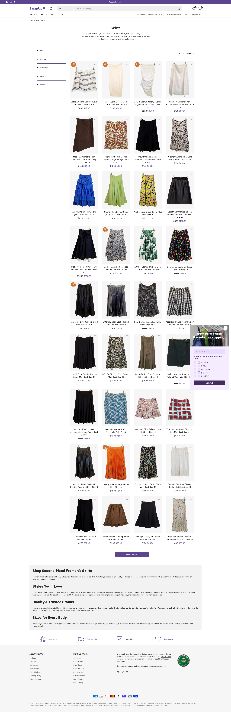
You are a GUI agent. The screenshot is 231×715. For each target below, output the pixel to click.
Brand (42, 85)
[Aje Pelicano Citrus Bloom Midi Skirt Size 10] (148, 190)
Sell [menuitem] (43, 14)
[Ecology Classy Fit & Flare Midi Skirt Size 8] (148, 514)
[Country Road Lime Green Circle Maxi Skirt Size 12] (116, 190)
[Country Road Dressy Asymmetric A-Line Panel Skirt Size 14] (84, 407)
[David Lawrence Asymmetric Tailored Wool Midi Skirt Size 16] (180, 352)
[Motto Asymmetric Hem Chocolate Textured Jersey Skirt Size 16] (84, 135)
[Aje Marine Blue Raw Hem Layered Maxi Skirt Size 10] (84, 190)
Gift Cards (77, 658)
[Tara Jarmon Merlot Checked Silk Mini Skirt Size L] (180, 407)
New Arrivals (155, 14)
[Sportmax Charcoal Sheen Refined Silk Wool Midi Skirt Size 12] (180, 190)
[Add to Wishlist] (95, 64)
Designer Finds (173, 14)
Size (42, 51)
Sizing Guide (78, 672)
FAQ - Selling (78, 683)
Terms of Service (35, 679)
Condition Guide (79, 669)
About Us (32, 661)
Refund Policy (34, 672)
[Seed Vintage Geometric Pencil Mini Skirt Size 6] (116, 407)
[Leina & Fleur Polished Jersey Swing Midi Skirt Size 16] (84, 352)
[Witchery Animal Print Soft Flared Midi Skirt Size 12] (180, 135)
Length (43, 59)
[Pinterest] (14, 2)
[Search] (179, 8)
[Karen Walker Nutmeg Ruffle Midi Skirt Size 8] (116, 514)
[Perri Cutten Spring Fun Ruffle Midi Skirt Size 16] (148, 300)
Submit (209, 383)
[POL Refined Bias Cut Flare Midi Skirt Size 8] (84, 514)
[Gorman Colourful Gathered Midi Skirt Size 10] (180, 245)
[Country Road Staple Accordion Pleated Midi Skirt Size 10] (148, 135)
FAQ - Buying (78, 679)
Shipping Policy (35, 676)
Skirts (43, 20)
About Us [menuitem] (55, 14)
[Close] (0, 714)
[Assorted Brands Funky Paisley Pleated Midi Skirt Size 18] (180, 300)
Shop (37, 20)
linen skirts (86, 592)
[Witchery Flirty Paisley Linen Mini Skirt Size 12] (148, 407)
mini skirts (166, 592)
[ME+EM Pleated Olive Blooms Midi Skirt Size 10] (116, 352)
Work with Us (34, 669)
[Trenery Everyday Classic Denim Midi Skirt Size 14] (180, 462)
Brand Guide (78, 661)
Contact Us (33, 665)
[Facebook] (7, 2)
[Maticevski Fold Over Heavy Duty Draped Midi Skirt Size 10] (84, 245)
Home (31, 20)
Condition (44, 68)
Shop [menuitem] (32, 14)
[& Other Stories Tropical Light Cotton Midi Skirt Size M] (148, 245)
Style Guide (77, 665)
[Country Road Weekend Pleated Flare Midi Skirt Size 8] (84, 462)
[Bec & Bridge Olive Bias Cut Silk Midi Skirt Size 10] (148, 352)
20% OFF (141, 14)
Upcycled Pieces (193, 14)
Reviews (32, 658)
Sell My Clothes (79, 676)
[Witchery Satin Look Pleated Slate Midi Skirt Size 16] (116, 300)
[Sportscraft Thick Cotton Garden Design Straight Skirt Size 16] (116, 135)
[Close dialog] (225, 328)
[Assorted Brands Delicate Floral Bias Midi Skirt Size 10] (180, 514)
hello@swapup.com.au (157, 666)
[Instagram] (11, 2)
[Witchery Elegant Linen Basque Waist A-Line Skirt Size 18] (180, 80)
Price (42, 76)
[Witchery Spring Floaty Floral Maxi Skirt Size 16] (148, 462)
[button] (185, 53)
